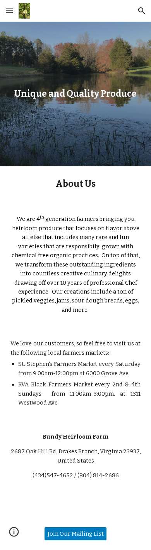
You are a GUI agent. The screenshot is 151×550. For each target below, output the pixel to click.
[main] (75, 93)
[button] (9, 10)
